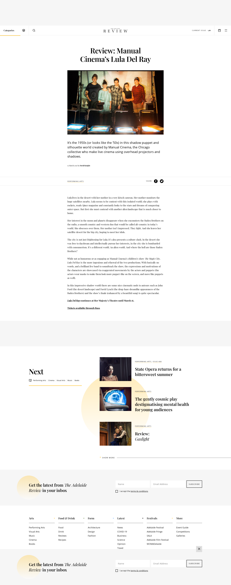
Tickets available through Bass (83, 308)
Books (77, 380)
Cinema (51, 380)
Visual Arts (61, 380)
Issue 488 (157, 362)
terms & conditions (139, 491)
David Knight (85, 165)
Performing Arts (75, 181)
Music (69, 380)
